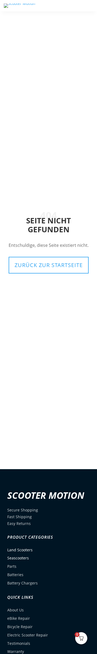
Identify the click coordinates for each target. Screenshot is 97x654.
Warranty (15, 651)
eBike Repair (18, 618)
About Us (15, 610)
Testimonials (18, 643)
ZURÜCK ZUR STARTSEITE (49, 265)
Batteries (15, 574)
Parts (11, 566)
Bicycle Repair (20, 626)
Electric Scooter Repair (27, 635)
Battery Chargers (22, 583)
